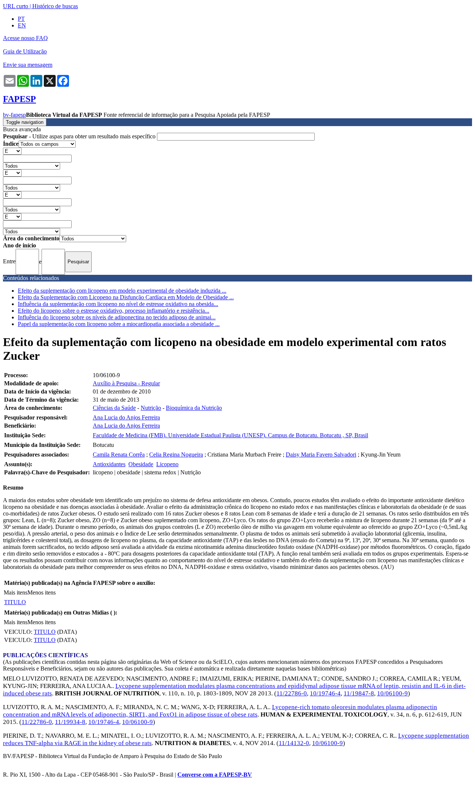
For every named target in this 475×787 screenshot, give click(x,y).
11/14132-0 (294, 743)
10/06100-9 (392, 693)
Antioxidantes (109, 464)
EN (22, 25)
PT (21, 19)
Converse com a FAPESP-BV (214, 774)
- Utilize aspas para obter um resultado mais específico (80, 136)
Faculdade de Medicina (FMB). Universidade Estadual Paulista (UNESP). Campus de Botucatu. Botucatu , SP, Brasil (230, 435)
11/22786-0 (291, 693)
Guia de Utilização (25, 51)
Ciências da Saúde (114, 408)
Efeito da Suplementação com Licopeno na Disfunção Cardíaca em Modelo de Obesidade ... (126, 297)
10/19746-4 (325, 693)
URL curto (15, 6)
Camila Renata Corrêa (119, 454)
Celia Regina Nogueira (176, 454)
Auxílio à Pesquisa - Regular (126, 383)
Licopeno (167, 464)
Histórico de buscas (55, 6)
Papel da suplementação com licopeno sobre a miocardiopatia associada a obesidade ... (119, 324)
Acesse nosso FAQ (25, 38)
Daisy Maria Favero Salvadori (321, 454)
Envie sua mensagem (27, 65)
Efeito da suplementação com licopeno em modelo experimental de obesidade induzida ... (122, 290)
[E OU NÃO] (12, 151)
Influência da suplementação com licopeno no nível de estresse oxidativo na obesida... (118, 304)
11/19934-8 (70, 721)
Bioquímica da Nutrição (194, 408)
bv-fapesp (14, 115)
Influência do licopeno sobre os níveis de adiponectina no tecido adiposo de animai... (117, 317)
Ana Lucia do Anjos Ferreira (126, 417)
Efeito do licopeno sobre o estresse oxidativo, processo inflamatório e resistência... (113, 310)
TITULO (15, 602)
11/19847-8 (359, 693)
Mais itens (15, 592)
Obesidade (140, 464)
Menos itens (41, 592)
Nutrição (151, 408)
